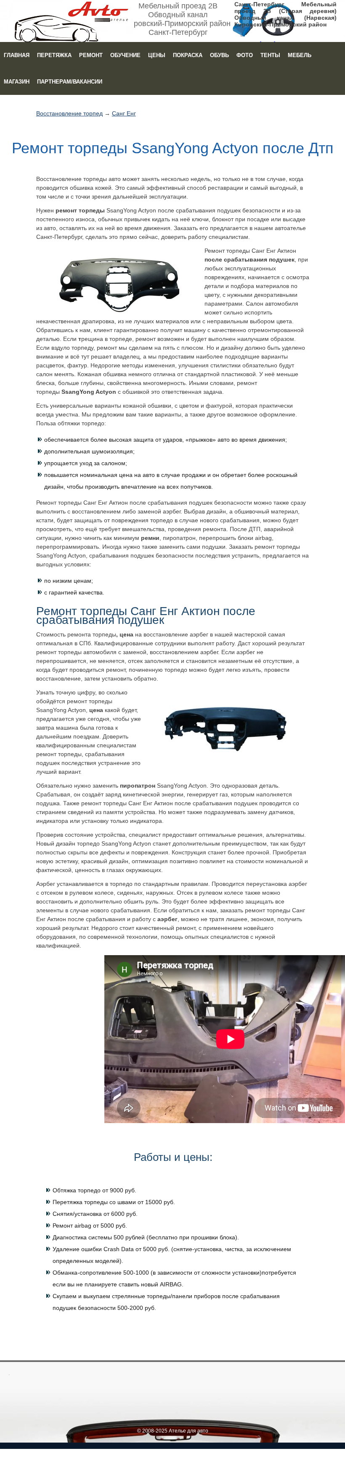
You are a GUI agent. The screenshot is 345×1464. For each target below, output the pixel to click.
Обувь (219, 55)
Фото (244, 55)
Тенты (270, 55)
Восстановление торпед (69, 113)
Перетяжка (54, 55)
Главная (16, 55)
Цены (156, 55)
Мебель (299, 55)
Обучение (125, 55)
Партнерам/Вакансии (69, 82)
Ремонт (91, 55)
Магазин (16, 82)
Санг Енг (124, 113)
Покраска (187, 55)
